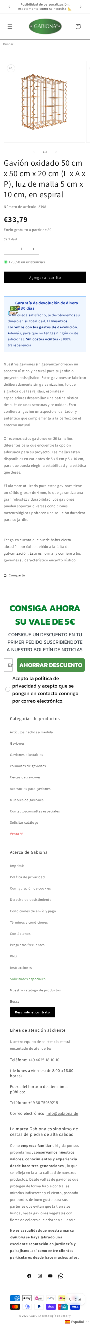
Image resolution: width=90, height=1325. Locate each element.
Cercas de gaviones (25, 777)
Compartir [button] (17, 575)
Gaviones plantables (26, 754)
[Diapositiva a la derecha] (56, 151)
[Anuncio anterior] (9, 6)
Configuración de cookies (30, 888)
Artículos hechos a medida (31, 732)
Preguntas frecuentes (27, 945)
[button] (10, 26)
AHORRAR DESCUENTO (50, 664)
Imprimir (17, 865)
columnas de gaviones (28, 766)
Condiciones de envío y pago (33, 911)
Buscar (15, 1001)
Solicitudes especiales (28, 979)
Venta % (16, 833)
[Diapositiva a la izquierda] (34, 151)
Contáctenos (20, 933)
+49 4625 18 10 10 (44, 1059)
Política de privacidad (27, 877)
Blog (13, 956)
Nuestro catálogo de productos (35, 990)
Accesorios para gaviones (30, 788)
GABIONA (35, 1315)
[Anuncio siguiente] (80, 6)
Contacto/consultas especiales (35, 811)
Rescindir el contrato (32, 1012)
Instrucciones (21, 967)
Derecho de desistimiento (31, 899)
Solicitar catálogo (24, 822)
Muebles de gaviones (27, 800)
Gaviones (17, 743)
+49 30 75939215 (43, 1102)
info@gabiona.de (62, 1113)
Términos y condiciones (29, 922)
